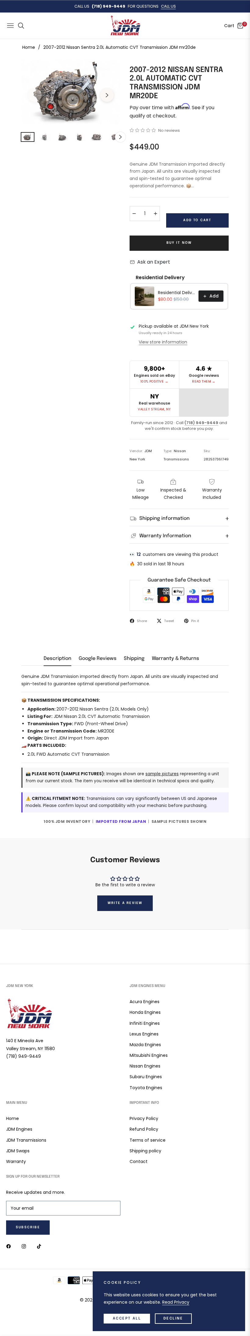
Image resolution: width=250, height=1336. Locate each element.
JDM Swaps (18, 1151)
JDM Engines (19, 1129)
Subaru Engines (146, 1077)
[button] (143, 130)
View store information (163, 342)
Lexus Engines (144, 1034)
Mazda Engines (145, 1045)
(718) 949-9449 (201, 423)
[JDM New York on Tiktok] (41, 1246)
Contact (139, 1161)
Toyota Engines (146, 1088)
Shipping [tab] (134, 658)
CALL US (168, 6)
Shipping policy (145, 1151)
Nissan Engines (145, 1066)
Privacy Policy (144, 1118)
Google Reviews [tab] (97, 658)
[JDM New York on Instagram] (25, 1246)
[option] (70, 92)
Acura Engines (144, 1002)
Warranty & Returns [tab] (175, 658)
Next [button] (107, 95)
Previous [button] (34, 95)
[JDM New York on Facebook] (10, 1246)
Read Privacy (175, 1302)
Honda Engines (145, 1012)
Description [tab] (57, 658)
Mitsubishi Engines (149, 1055)
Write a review (125, 903)
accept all (127, 1318)
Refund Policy (144, 1129)
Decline (173, 1318)
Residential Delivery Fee (176, 293)
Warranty (16, 1161)
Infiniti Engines (145, 1023)
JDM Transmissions (26, 1140)
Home (28, 47)
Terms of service (148, 1140)
